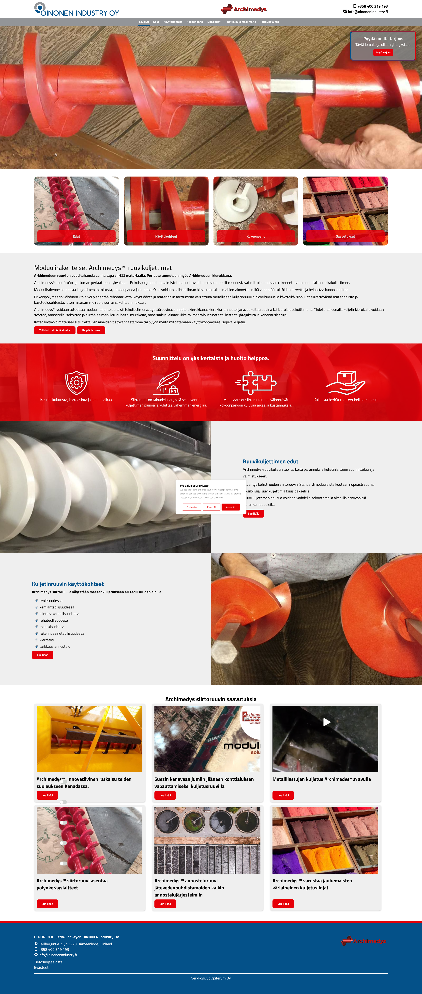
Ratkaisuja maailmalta (241, 21)
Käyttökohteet (173, 21)
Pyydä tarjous (383, 52)
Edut (156, 21)
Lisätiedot (214, 21)
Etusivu (144, 21)
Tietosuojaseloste (48, 962)
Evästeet (41, 967)
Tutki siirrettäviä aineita (54, 330)
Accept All (230, 507)
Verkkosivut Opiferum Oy (211, 978)
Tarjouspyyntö (269, 21)
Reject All (211, 507)
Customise (192, 507)
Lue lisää (253, 513)
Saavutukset (345, 236)
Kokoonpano (195, 21)
